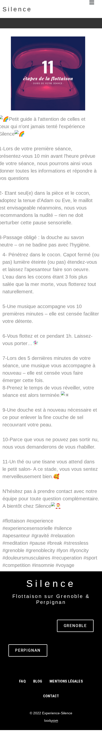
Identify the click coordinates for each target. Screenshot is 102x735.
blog (37, 681)
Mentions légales (66, 681)
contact (51, 696)
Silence (17, 9)
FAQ (22, 681)
